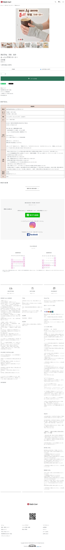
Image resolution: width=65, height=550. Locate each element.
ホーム (2, 5)
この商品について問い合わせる (7, 93)
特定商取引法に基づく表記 (6, 89)
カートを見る (45, 531)
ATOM (26, 529)
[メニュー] (63, 2)
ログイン (44, 529)
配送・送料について (5, 527)
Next (47, 25)
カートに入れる (34, 78)
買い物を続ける (4, 95)
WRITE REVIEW (32, 188)
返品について (3, 88)
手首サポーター (17, 5)
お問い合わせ (45, 533)
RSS (23, 529)
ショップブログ (25, 525)
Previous (18, 25)
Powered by (26, 546)
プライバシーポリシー (5, 535)
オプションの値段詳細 (5, 91)
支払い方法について (5, 531)
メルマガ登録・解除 (26, 527)
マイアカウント (46, 525)
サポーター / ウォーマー (9, 5)
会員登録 (44, 527)
